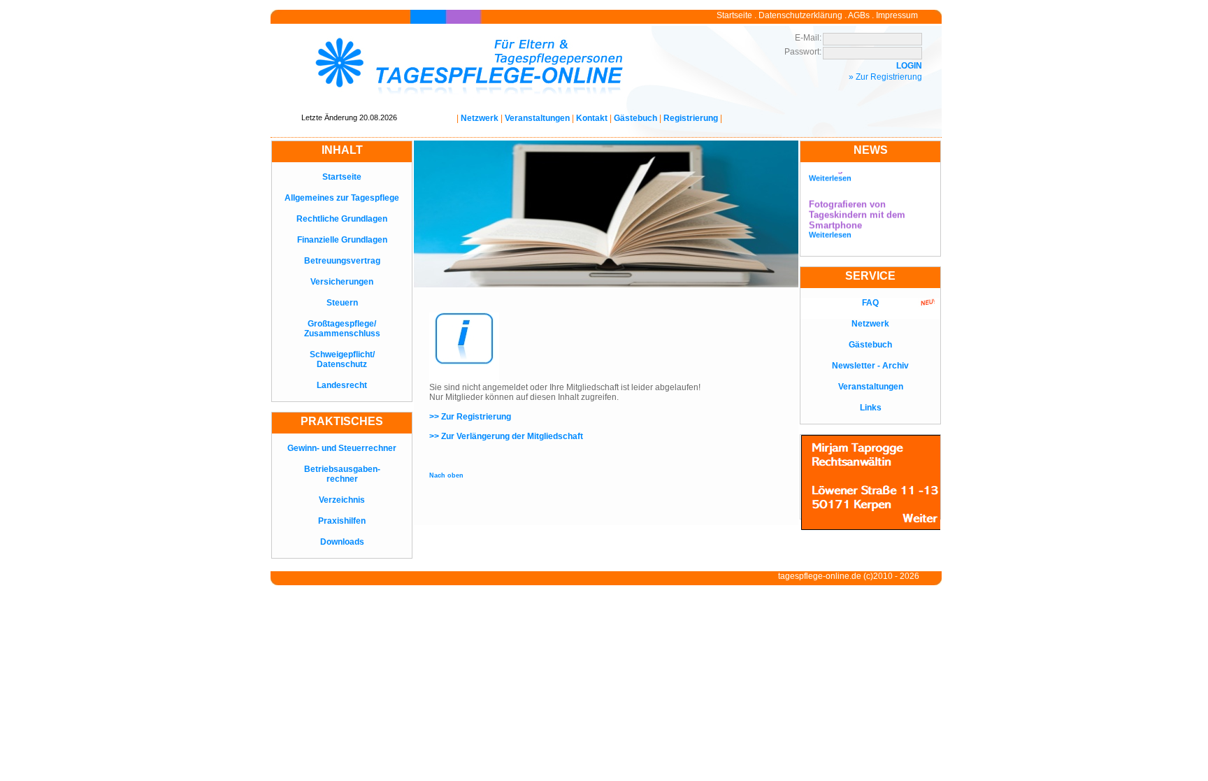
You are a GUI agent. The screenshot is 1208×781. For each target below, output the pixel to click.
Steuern (342, 303)
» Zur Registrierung (885, 77)
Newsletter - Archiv (870, 366)
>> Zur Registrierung (470, 417)
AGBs (859, 15)
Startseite (734, 15)
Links (871, 408)
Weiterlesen (830, 173)
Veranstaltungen (537, 118)
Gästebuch (635, 118)
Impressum (897, 15)
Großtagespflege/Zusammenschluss (342, 328)
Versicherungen (341, 282)
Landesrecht (342, 385)
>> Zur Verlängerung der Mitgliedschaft (506, 436)
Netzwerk (479, 118)
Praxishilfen (342, 521)
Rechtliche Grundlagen (341, 219)
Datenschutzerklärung (800, 15)
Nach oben (446, 475)
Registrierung (690, 118)
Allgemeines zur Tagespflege (342, 198)
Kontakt (591, 118)
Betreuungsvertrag (342, 261)
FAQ (870, 303)
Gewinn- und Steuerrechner (341, 448)
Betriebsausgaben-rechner (342, 474)
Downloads (342, 542)
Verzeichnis (342, 500)
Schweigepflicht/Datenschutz (342, 359)
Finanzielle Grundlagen (342, 240)
